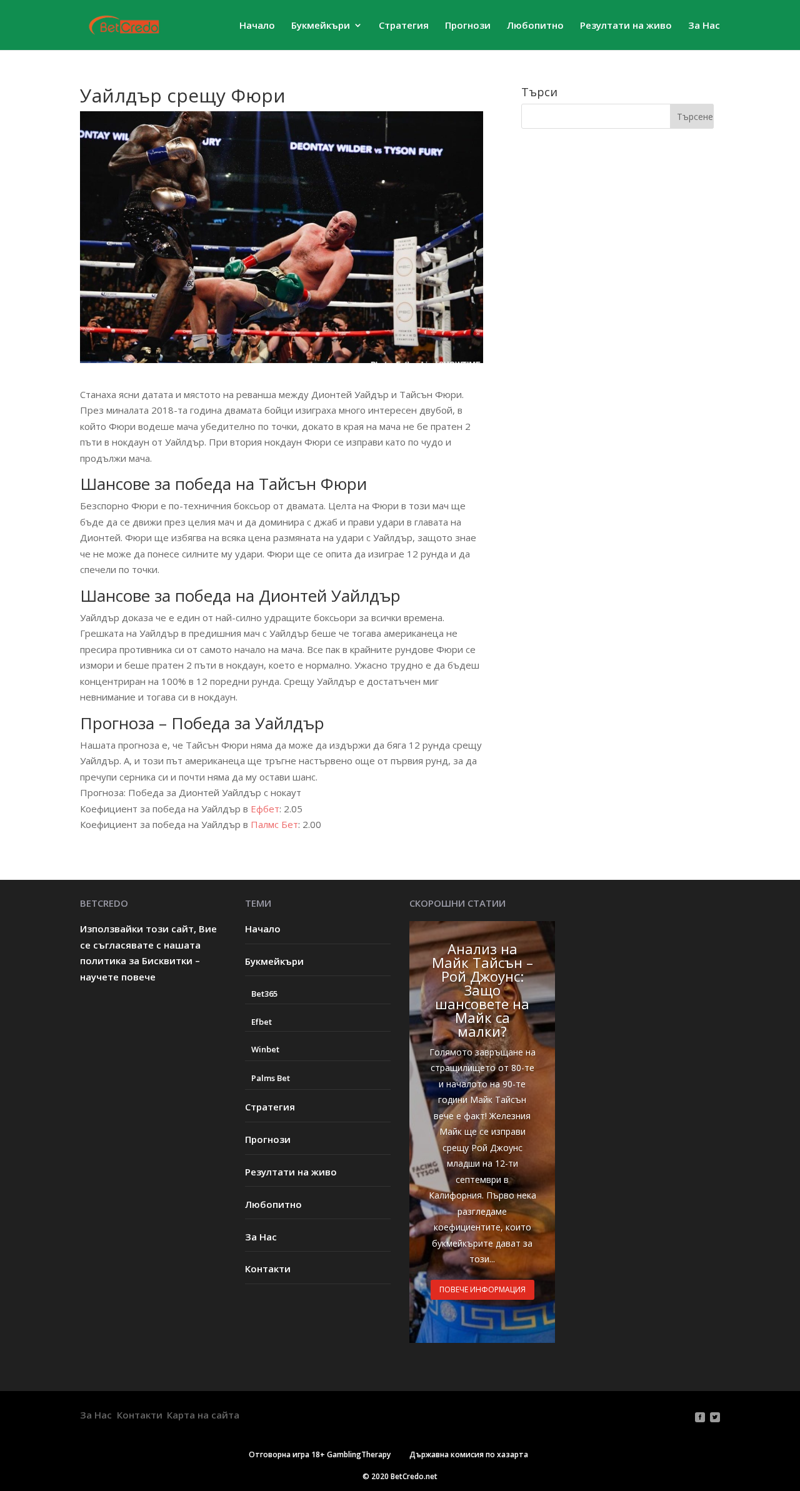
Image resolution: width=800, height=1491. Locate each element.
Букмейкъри (320, 26)
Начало (257, 26)
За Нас (704, 26)
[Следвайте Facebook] (700, 1417)
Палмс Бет (274, 824)
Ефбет (265, 808)
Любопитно (535, 26)
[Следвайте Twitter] (715, 1417)
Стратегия (404, 26)
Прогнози (468, 26)
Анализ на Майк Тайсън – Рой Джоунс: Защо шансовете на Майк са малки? (482, 989)
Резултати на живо (626, 26)
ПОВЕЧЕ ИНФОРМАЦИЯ (482, 1289)
